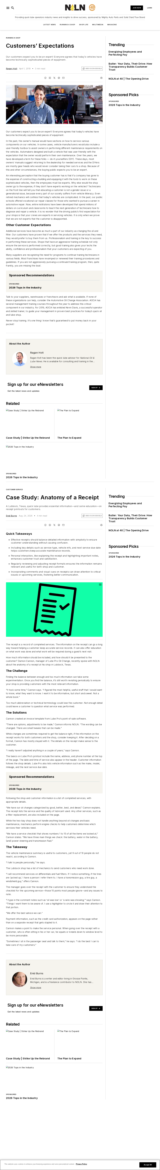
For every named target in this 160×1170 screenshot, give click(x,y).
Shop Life (83, 25)
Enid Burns (11, 515)
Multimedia (97, 25)
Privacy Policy (81, 1164)
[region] (80, 1165)
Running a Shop (67, 25)
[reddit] (59, 78)
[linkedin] (50, 78)
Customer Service (14, 489)
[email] (63, 78)
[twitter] (54, 78)
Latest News (49, 25)
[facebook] (45, 78)
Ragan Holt (11, 68)
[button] (8, 8)
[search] (12, 8)
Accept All (148, 1165)
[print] (101, 78)
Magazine (112, 25)
